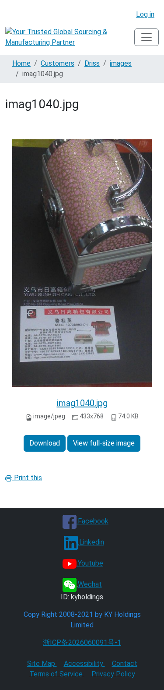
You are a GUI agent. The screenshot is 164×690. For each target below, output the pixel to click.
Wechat (90, 584)
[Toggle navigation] (146, 37)
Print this (27, 478)
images (121, 63)
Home (21, 63)
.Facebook (92, 521)
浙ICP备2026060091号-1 (82, 642)
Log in (145, 14)
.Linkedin (91, 542)
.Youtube (90, 563)
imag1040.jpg (82, 403)
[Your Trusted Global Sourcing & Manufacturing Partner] (69, 37)
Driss (92, 63)
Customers (57, 63)
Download (44, 443)
